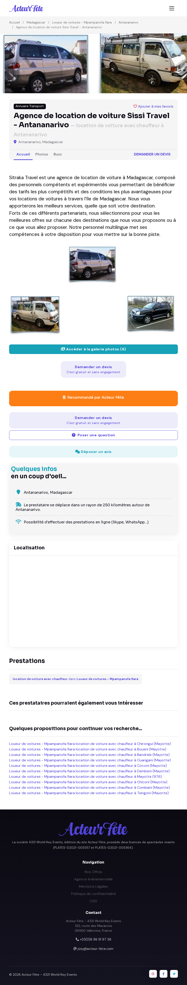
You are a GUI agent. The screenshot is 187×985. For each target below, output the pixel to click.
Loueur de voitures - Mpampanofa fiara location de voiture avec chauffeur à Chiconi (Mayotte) (88, 782)
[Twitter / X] (174, 974)
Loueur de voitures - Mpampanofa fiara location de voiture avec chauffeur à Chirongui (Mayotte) (90, 743)
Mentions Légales (93, 886)
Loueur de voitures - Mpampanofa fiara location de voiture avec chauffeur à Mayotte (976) (85, 776)
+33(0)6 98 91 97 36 (95, 939)
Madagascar (36, 22)
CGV (93, 901)
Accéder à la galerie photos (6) (95, 349)
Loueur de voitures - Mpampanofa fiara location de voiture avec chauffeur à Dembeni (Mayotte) (89, 771)
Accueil (14, 22)
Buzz (58, 154)
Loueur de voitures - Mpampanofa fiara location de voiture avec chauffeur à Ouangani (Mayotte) (90, 760)
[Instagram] (153, 974)
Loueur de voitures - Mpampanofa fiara (82, 22)
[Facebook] (163, 974)
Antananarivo (128, 22)
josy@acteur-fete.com (95, 949)
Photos (41, 154)
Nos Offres (93, 871)
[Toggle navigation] (171, 8)
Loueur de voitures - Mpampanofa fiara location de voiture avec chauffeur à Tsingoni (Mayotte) (89, 793)
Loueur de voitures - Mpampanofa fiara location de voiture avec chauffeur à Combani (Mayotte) (89, 787)
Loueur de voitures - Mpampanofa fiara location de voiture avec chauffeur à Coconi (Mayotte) (88, 765)
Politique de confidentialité (93, 893)
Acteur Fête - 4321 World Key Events (49, 974)
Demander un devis (152, 154)
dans (75, 679)
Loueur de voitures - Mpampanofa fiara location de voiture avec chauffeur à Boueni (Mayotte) (87, 749)
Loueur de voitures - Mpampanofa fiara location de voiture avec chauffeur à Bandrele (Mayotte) (89, 754)
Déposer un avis (96, 451)
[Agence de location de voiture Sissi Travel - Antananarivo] (93, 265)
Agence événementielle (93, 879)
